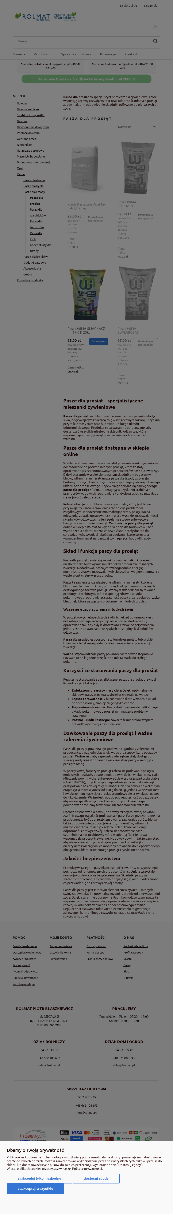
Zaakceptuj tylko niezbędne (39, 1178)
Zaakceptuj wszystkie (35, 1188)
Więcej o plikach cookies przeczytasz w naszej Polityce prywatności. (55, 1168)
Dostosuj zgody (96, 1178)
